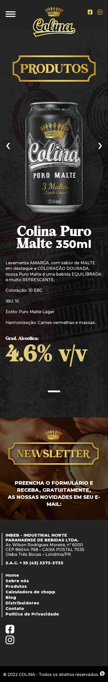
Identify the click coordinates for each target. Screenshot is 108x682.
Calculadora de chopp (30, 592)
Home (12, 575)
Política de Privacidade (32, 614)
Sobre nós (17, 580)
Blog (11, 597)
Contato (15, 608)
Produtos (16, 586)
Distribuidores (22, 603)
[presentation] (8, 144)
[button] (54, 391)
